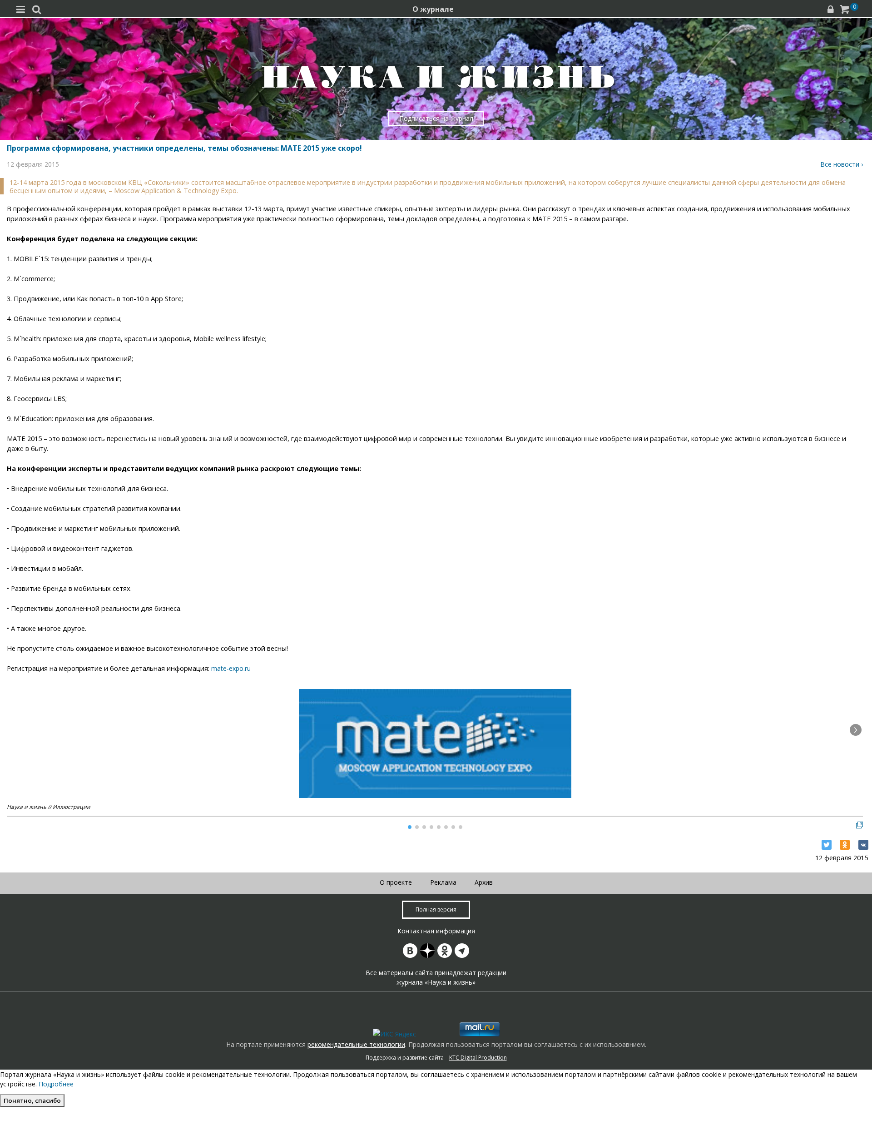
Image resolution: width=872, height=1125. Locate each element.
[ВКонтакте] (863, 845)
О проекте (396, 882)
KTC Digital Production (478, 1057)
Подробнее (56, 1084)
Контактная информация (436, 931)
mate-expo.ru (231, 668)
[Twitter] (827, 845)
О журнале (433, 9)
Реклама (443, 882)
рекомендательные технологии (356, 1044)
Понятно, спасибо (32, 1100)
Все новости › (841, 164)
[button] (855, 730)
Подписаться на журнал (436, 118)
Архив (484, 882)
